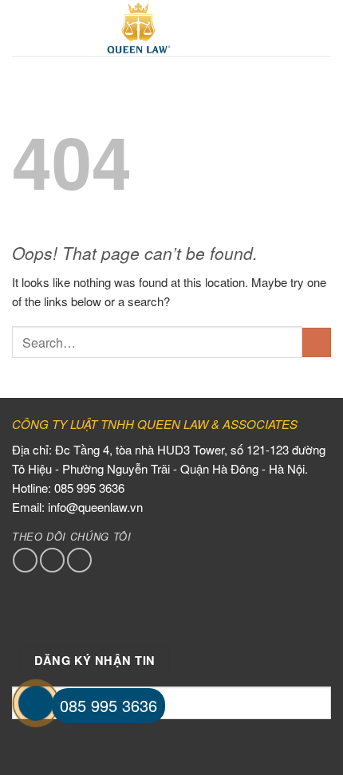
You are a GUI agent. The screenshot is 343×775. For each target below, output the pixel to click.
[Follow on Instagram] (52, 560)
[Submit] (316, 342)
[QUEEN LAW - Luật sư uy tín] (139, 27)
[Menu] (21, 27)
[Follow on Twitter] (79, 560)
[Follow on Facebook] (25, 560)
